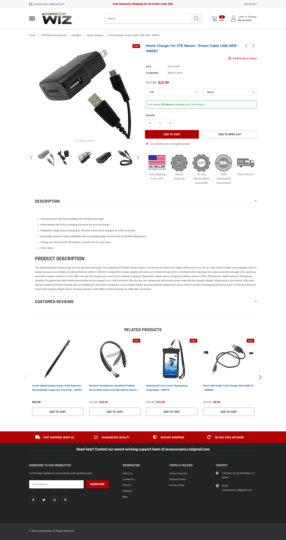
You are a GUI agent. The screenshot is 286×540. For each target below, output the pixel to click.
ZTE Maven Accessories (54, 35)
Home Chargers (95, 35)
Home (32, 35)
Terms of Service (178, 473)
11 (151, 143)
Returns (127, 485)
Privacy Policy (176, 485)
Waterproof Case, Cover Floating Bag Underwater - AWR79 (166, 387)
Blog (125, 496)
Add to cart (57, 412)
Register (252, 17)
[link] (246, 45)
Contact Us (128, 479)
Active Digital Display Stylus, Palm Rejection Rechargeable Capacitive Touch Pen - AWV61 (57, 387)
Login (241, 17)
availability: (152, 72)
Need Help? (250, 4)
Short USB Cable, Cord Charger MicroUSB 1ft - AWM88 (228, 387)
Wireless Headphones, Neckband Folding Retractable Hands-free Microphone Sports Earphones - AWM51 (113, 388)
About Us (127, 473)
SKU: (149, 66)
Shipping (127, 491)
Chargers (76, 35)
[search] (196, 18)
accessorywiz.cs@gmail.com (49, 4)
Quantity (150, 115)
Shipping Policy (177, 479)
